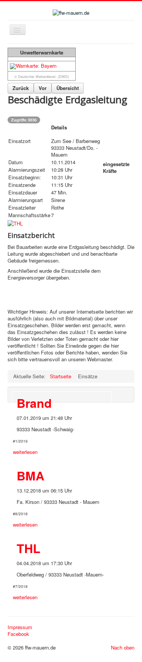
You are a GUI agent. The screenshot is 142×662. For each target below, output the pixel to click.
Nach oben (122, 647)
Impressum (20, 627)
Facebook (18, 634)
